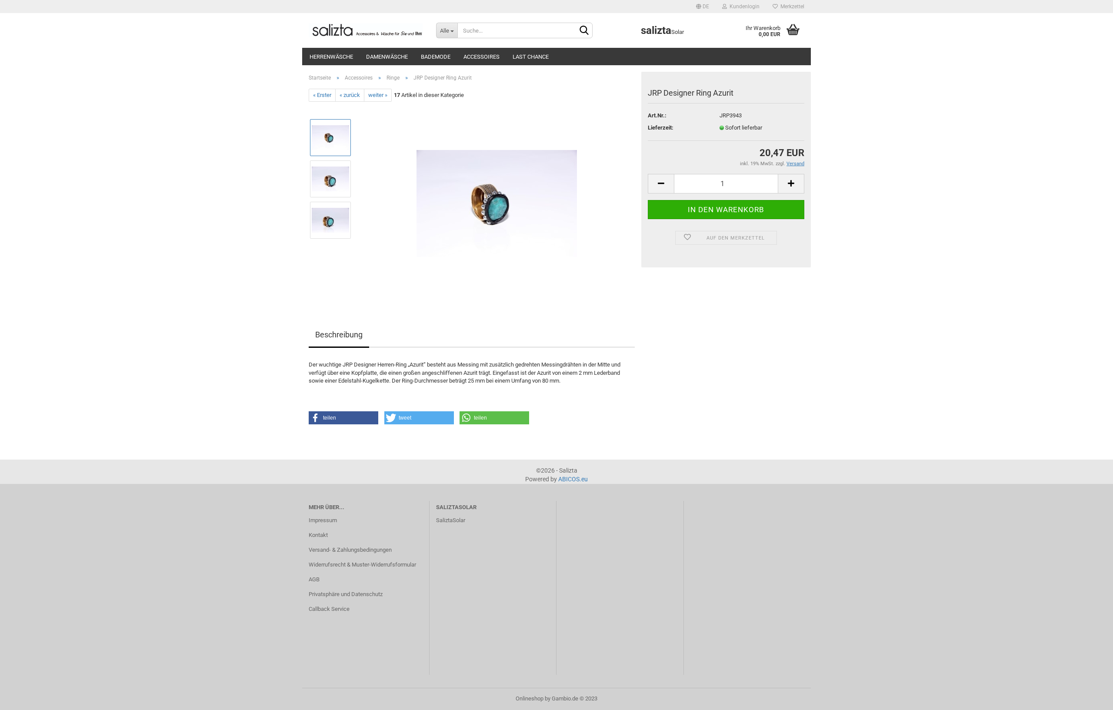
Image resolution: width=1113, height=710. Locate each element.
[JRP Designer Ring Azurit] (497, 199)
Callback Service (329, 609)
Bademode (435, 56)
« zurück (350, 95)
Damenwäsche (387, 56)
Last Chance (531, 56)
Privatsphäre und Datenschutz (346, 594)
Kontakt (318, 535)
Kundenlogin (743, 6)
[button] (343, 417)
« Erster (322, 95)
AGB (314, 579)
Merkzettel (791, 6)
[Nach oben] (1089, 697)
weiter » (377, 95)
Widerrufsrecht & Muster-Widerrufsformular (362, 564)
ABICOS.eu (573, 479)
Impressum (323, 520)
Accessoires (481, 56)
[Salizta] (366, 30)
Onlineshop (529, 698)
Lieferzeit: (660, 127)
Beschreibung (339, 334)
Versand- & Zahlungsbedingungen (350, 550)
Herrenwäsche (331, 56)
